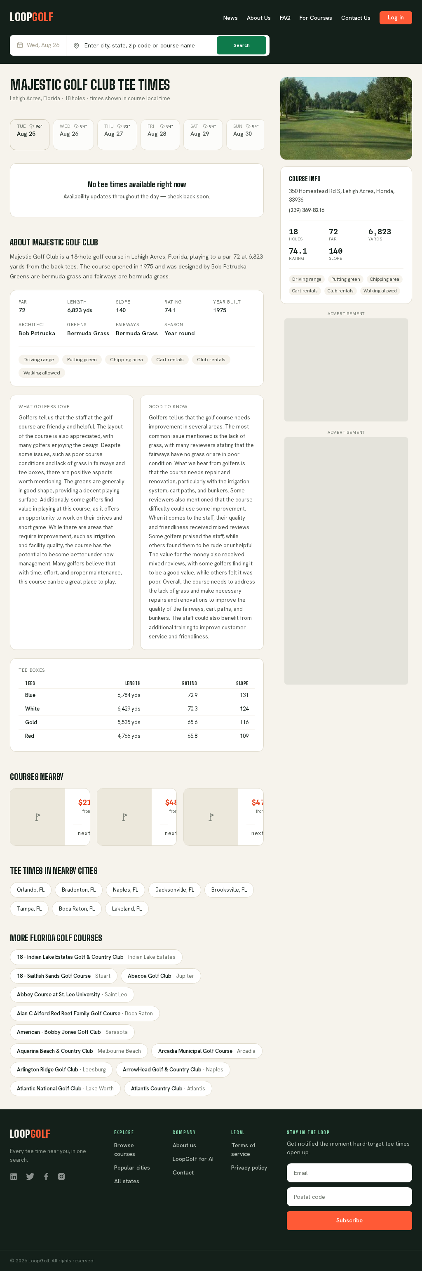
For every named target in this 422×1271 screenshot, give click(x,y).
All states (126, 1181)
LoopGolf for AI (193, 1159)
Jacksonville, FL (174, 889)
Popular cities (132, 1167)
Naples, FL (125, 889)
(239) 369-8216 (306, 210)
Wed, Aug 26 (43, 45)
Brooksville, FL (229, 889)
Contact (183, 1172)
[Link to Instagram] (61, 1176)
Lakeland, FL (127, 908)
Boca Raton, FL (77, 908)
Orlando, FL (31, 889)
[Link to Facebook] (46, 1176)
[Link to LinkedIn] (13, 1176)
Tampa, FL (29, 908)
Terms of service (243, 1150)
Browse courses (124, 1150)
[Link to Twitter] (30, 1176)
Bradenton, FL (79, 889)
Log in (396, 17)
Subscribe (349, 1220)
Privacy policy (249, 1167)
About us (184, 1145)
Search (242, 45)
